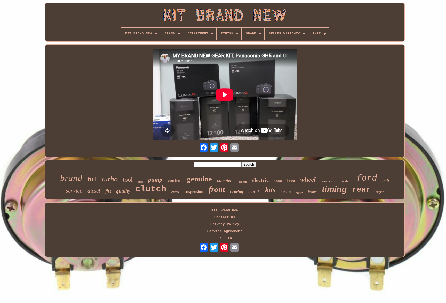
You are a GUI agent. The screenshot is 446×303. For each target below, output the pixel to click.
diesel (93, 191)
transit (243, 181)
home (312, 192)
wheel (308, 179)
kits (270, 190)
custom (286, 192)
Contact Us (224, 217)
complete (225, 180)
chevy (175, 192)
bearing (236, 191)
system (346, 181)
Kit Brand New (224, 210)
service (74, 190)
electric (260, 180)
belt (385, 180)
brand (71, 178)
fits (108, 191)
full (92, 179)
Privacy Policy (224, 224)
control (175, 180)
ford (366, 178)
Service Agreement (224, 231)
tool (128, 179)
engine (380, 192)
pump (155, 179)
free (291, 180)
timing (334, 189)
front (217, 189)
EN (220, 238)
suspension (194, 191)
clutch (150, 189)
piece (140, 181)
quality (123, 191)
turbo (110, 179)
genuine (199, 179)
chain (278, 181)
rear (361, 189)
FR (230, 238)
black (254, 192)
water (299, 192)
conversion (328, 181)
